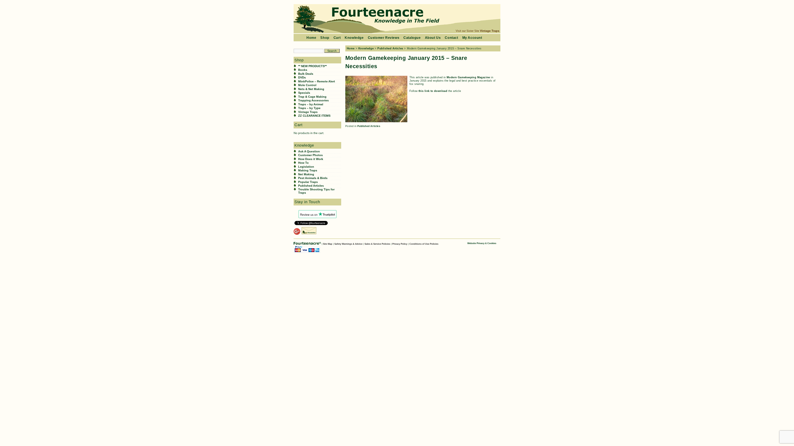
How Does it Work (310, 159)
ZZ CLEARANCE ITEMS (314, 115)
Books (302, 69)
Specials (304, 92)
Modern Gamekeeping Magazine (468, 77)
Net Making (306, 174)
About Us (433, 37)
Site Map (327, 244)
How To (303, 162)
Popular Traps (308, 182)
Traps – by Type (309, 108)
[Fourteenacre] (308, 243)
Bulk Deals (305, 73)
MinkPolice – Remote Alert (316, 81)
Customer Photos (310, 155)
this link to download (433, 91)
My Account (472, 37)
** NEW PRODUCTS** (312, 66)
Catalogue (412, 37)
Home (311, 37)
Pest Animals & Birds (313, 178)
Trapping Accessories (313, 100)
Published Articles (311, 185)
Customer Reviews (383, 37)
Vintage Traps (489, 30)
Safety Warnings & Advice (348, 244)
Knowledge (354, 37)
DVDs (302, 77)
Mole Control (307, 85)
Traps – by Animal (310, 104)
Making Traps (307, 170)
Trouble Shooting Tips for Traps (316, 191)
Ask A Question (309, 151)
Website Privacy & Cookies (481, 243)
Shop (324, 37)
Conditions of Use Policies (423, 244)
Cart (337, 37)
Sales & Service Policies (377, 244)
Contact (451, 37)
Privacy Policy (399, 244)
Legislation (306, 166)
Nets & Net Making (311, 89)
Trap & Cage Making (312, 96)
